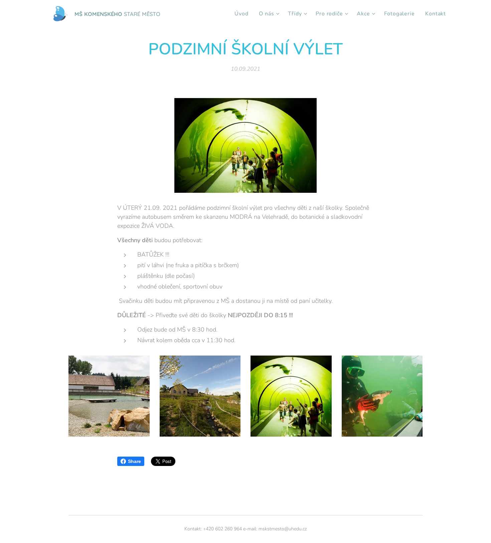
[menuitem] (243, 13)
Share (134, 461)
